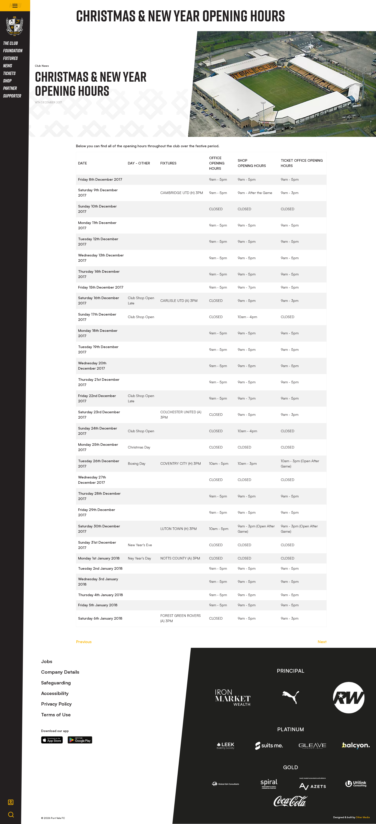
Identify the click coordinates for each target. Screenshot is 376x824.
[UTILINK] (356, 784)
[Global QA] (226, 784)
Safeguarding (56, 683)
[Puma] (291, 697)
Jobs (46, 661)
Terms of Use (56, 715)
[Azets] (312, 784)
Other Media (363, 817)
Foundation (12, 50)
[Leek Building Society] (226, 746)
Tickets (9, 73)
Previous (84, 641)
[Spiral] (269, 784)
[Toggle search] (11, 814)
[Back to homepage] (15, 26)
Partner (10, 88)
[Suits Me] (269, 746)
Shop (7, 80)
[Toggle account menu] (10, 802)
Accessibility (55, 693)
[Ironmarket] (233, 697)
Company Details (60, 672)
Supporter (12, 95)
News (7, 65)
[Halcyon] (356, 745)
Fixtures (10, 58)
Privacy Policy (56, 704)
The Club (10, 43)
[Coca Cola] (291, 801)
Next (322, 641)
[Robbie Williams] (349, 698)
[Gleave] (312, 746)
